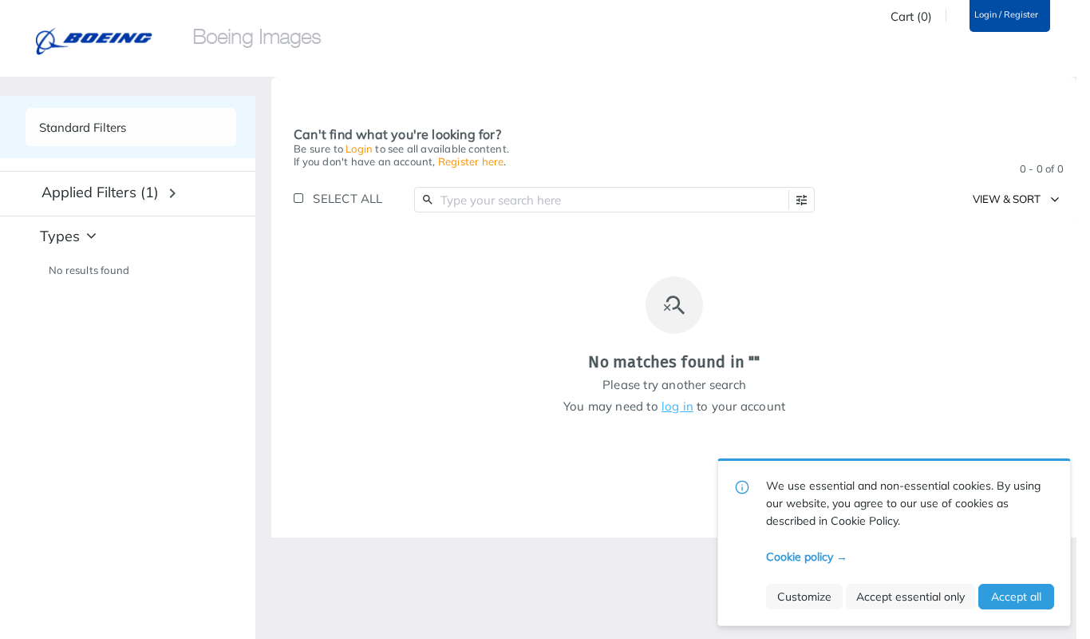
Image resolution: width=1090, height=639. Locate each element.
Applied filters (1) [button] (100, 192)
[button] (801, 200)
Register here (471, 161)
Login (359, 148)
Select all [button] (347, 198)
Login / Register (1006, 15)
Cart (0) (911, 17)
